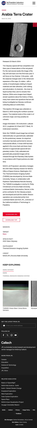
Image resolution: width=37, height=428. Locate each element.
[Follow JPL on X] (7, 335)
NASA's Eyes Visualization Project (12, 402)
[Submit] (3, 325)
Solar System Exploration (9, 397)
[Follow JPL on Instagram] (11, 335)
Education (4, 362)
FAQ (34, 410)
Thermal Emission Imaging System (16, 276)
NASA (3, 410)
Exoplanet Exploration (8, 391)
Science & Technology (8, 365)
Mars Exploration (7, 394)
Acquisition (5, 368)
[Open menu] (34, 3)
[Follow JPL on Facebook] (3, 335)
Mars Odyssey (8, 270)
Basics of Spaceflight (8, 383)
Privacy (17, 410)
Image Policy (26, 410)
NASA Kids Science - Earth (10, 385)
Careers (3, 359)
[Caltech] (6, 342)
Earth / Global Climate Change (11, 388)
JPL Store (4, 371)
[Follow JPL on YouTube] (16, 335)
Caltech (10, 410)
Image (4, 10)
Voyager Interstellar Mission (10, 405)
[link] (18, 40)
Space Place (5, 399)
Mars (4, 234)
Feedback (18, 413)
